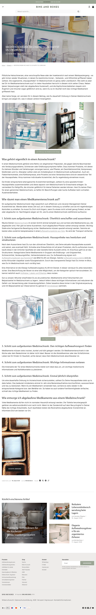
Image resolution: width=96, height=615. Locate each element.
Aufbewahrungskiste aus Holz (52, 231)
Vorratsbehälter (6, 584)
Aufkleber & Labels (7, 567)
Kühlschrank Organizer (8, 574)
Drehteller (4, 569)
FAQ (23, 577)
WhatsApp (45, 562)
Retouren (24, 574)
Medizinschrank (21, 223)
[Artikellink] (23, 532)
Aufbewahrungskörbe (8, 564)
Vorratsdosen (52, 286)
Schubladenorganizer (8, 579)
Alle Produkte (26, 569)
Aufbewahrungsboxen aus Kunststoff (17, 258)
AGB (23, 572)
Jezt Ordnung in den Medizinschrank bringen (48, 151)
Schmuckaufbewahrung (9, 577)
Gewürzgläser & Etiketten (9, 572)
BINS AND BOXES (26, 594)
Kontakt (44, 569)
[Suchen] (78, 11)
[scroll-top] (91, 603)
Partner (24, 579)
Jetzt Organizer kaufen (48, 339)
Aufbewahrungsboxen (8, 562)
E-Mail (44, 564)
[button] (89, 7)
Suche (24, 562)
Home (3, 65)
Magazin (9, 65)
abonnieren (47, 1)
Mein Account (26, 564)
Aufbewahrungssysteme (73, 258)
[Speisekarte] (3, 7)
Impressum (45, 567)
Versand (24, 582)
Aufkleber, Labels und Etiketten (33, 273)
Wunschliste (25, 567)
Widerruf (24, 584)
